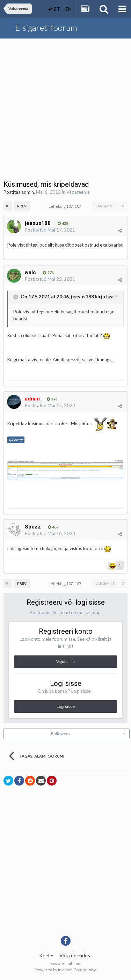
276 (49, 273)
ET (56, 9)
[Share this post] (120, 230)
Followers (60, 733)
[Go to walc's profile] (14, 276)
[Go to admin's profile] (14, 402)
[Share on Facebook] (19, 781)
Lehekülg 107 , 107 (65, 206)
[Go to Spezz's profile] (14, 530)
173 (53, 399)
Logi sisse (66, 706)
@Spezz (16, 439)
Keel (44, 955)
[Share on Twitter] (8, 781)
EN (68, 9)
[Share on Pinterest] (52, 781)
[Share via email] (41, 781)
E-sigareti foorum (46, 27)
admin (27, 192)
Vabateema (78, 192)
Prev (22, 206)
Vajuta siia (65, 661)
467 (54, 527)
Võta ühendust (75, 955)
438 (64, 223)
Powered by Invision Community (65, 969)
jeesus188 (82, 296)
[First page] (7, 206)
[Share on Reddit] (30, 781)
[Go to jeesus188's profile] (14, 226)
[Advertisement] (65, 107)
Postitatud (50, 230)
